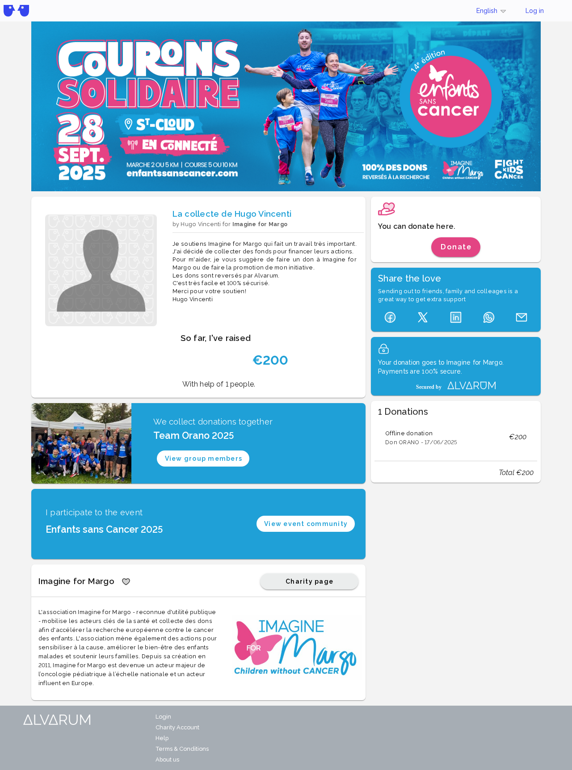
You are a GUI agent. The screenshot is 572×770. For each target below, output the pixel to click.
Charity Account (177, 727)
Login (163, 716)
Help (162, 738)
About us (167, 759)
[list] (456, 437)
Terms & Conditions (182, 748)
